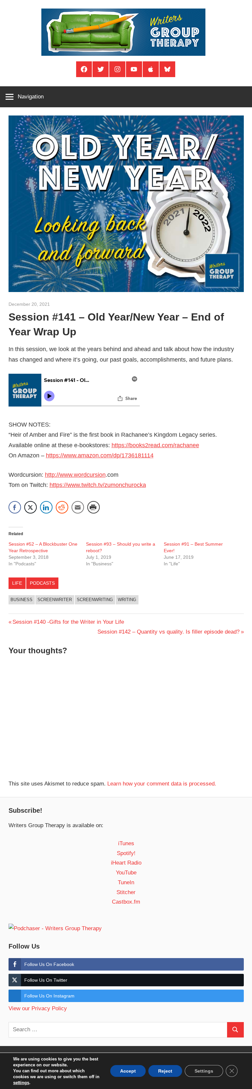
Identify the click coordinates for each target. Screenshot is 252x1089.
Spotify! (126, 853)
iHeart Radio (126, 863)
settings (21, 1082)
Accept (128, 1071)
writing (127, 599)
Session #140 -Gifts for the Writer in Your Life (68, 622)
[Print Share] (93, 507)
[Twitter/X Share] (30, 507)
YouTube (126, 872)
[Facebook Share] (15, 507)
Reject (165, 1071)
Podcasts (42, 583)
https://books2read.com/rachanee (155, 445)
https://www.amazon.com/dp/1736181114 (100, 455)
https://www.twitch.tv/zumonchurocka (98, 485)
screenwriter (54, 599)
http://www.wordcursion (75, 474)
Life (17, 583)
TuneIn (126, 882)
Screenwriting (95, 599)
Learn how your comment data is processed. (161, 784)
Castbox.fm (126, 902)
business (21, 599)
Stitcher (126, 892)
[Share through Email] (78, 507)
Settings (204, 1071)
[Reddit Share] (62, 507)
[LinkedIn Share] (46, 507)
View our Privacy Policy (38, 1008)
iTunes (126, 843)
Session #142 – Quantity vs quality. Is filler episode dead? (168, 632)
